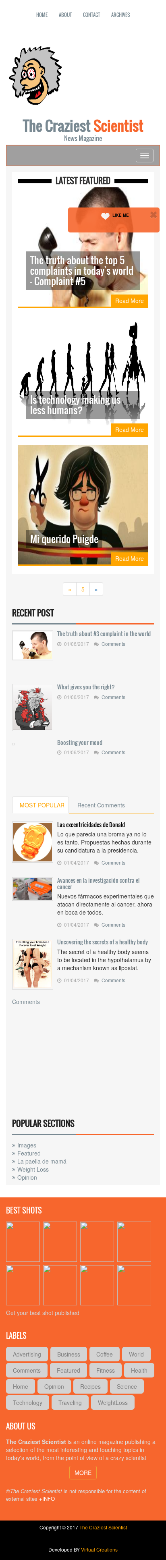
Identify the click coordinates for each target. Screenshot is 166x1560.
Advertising (27, 1354)
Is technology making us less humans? (75, 404)
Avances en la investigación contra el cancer (98, 883)
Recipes (90, 1386)
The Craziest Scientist (103, 1527)
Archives (120, 14)
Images (26, 1145)
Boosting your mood (79, 742)
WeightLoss (113, 1402)
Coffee (104, 1354)
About (65, 14)
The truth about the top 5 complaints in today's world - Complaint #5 (81, 270)
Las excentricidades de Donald (91, 824)
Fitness (105, 1370)
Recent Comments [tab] (101, 805)
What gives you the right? (86, 686)
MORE (83, 1473)
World (136, 1354)
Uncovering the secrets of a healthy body (102, 942)
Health (139, 1370)
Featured (29, 1153)
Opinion (27, 1177)
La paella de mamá (41, 1161)
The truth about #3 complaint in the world (104, 633)
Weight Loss (33, 1169)
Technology (27, 1402)
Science (127, 1386)
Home (42, 14)
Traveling (70, 1402)
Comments (113, 643)
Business (68, 1354)
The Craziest (83, 129)
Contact (91, 14)
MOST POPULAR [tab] (42, 805)
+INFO (47, 1498)
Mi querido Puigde (64, 538)
